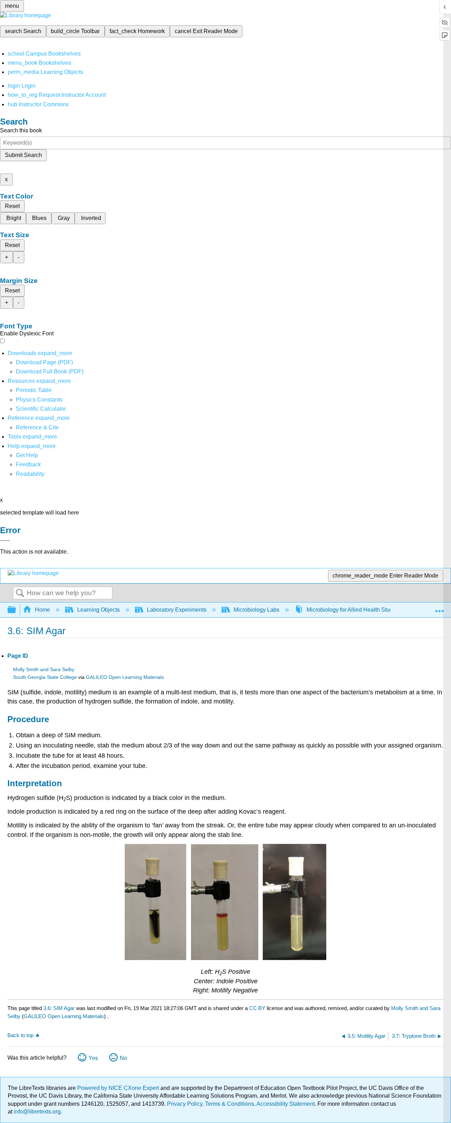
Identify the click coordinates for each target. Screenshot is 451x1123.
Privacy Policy (184, 1104)
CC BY (258, 1008)
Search (20, 593)
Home (42, 610)
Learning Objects (98, 610)
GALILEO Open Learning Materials (125, 677)
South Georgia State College (45, 677)
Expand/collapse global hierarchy (16, 610)
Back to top (20, 1035)
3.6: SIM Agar (59, 1008)
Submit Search (23, 155)
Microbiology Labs (256, 610)
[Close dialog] (5, 540)
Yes (93, 1058)
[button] (28, 464)
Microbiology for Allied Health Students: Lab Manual (371, 610)
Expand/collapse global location (439, 607)
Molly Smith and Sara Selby (43, 669)
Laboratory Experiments (177, 610)
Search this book (21, 130)
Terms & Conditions (229, 1104)
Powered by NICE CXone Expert (118, 1088)
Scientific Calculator (41, 409)
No (123, 1058)
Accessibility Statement (286, 1104)
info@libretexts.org (36, 1112)
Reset (12, 206)
